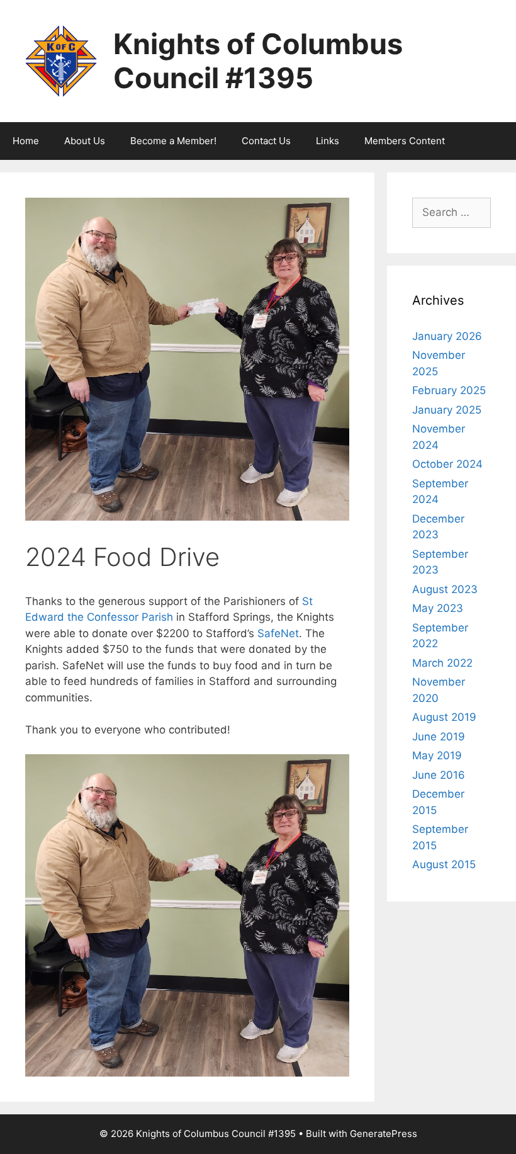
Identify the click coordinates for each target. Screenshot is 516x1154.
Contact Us (266, 141)
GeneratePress (383, 1134)
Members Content (404, 141)
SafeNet (278, 633)
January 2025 (446, 410)
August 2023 (445, 589)
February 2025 (449, 390)
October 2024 (447, 464)
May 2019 (437, 755)
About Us (84, 141)
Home (26, 141)
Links (327, 141)
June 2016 (438, 775)
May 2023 (437, 608)
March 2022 (442, 663)
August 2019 (444, 717)
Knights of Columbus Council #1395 (258, 60)
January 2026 (447, 336)
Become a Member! (173, 141)
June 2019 (438, 736)
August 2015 (444, 864)
